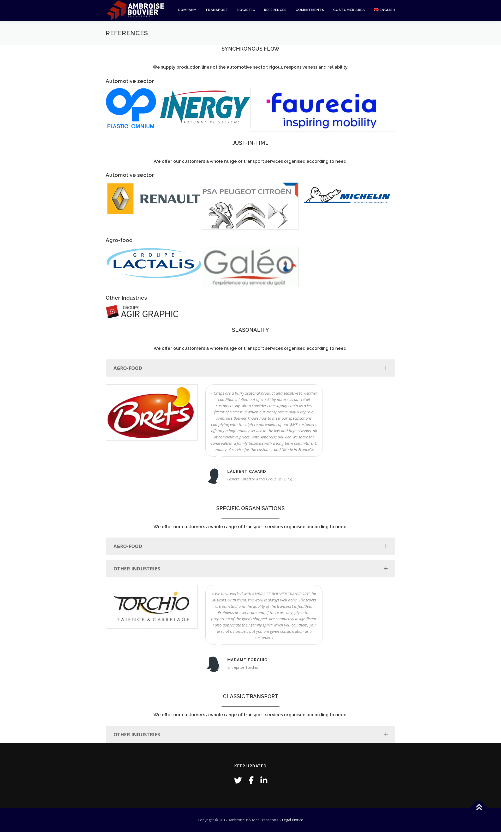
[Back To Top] (479, 807)
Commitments (310, 10)
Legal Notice (292, 819)
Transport (217, 10)
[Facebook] (251, 780)
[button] (135, 10)
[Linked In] (263, 780)
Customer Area (349, 10)
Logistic (246, 10)
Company (187, 10)
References (275, 10)
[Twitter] (238, 780)
